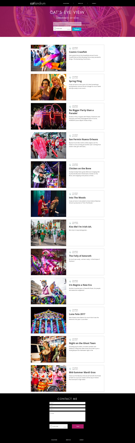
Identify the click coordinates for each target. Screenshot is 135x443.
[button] (102, 38)
